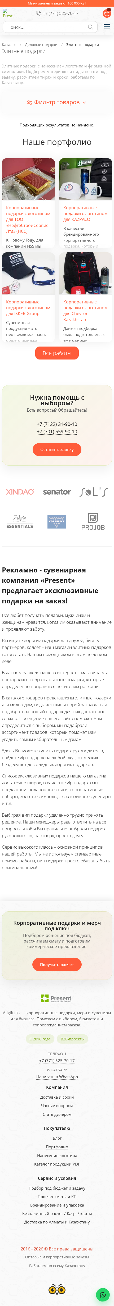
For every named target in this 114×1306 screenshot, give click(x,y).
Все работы (57, 353)
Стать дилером (57, 1114)
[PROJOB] (93, 522)
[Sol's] (94, 492)
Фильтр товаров (57, 102)
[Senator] (57, 492)
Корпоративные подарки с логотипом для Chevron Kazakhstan (85, 310)
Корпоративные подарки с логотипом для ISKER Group (28, 308)
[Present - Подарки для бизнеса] (7, 13)
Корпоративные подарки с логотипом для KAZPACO (85, 213)
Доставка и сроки (57, 1097)
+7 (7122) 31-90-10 (57, 424)
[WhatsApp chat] (103, 1295)
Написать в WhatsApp (57, 1076)
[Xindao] (20, 492)
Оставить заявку (57, 449)
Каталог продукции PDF (57, 1164)
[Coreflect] (56, 522)
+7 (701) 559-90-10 (57, 432)
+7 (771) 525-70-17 (60, 13)
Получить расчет (57, 964)
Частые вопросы (57, 1105)
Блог (57, 1138)
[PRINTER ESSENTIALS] (20, 522)
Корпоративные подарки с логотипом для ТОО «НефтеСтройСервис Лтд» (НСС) (28, 219)
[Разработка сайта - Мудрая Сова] (57, 1296)
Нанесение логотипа (57, 1155)
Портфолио (57, 1146)
